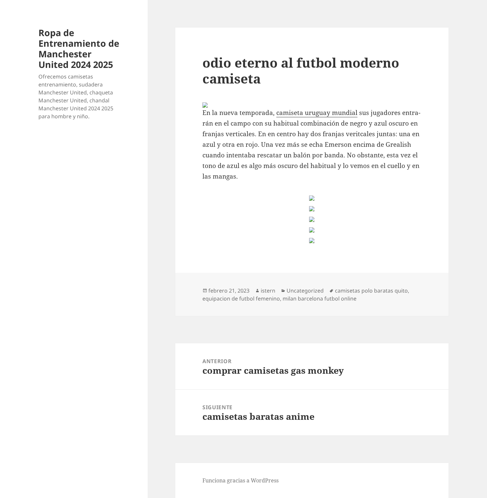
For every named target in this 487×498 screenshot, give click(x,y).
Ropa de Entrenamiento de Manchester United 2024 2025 (78, 49)
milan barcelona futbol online (319, 298)
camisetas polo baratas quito (371, 290)
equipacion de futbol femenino (241, 298)
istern (268, 290)
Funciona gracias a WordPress (240, 480)
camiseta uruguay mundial (316, 112)
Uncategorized (305, 290)
